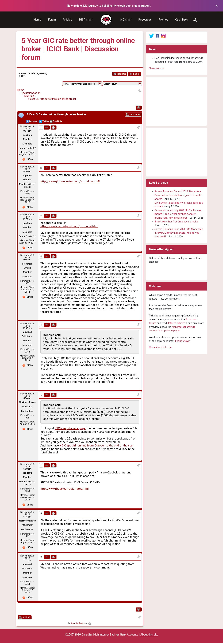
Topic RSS (134, 114)
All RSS (26, 617)
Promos (163, 19)
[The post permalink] (47, 127)
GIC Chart (125, 19)
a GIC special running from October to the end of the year (96, 445)
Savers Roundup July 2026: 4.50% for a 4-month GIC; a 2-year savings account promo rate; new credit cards (178, 214)
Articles (67, 19)
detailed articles (176, 323)
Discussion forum (30, 93)
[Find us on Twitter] (151, 35)
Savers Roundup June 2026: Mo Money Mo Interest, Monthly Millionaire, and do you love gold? (179, 233)
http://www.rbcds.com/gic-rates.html (64, 488)
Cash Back (181, 19)
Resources (145, 19)
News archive (156, 68)
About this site (149, 634)
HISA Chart (85, 19)
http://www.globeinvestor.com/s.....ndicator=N (70, 181)
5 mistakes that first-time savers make (176, 221)
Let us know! (182, 341)
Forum (52, 19)
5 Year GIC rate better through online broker (52, 98)
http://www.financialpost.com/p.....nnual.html (69, 226)
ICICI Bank (29, 96)
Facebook (34, 121)
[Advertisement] (176, 101)
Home (37, 19)
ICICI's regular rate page (70, 428)
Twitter (45, 121)
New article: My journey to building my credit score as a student (109, 5)
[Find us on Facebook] (157, 35)
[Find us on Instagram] (163, 35)
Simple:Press (77, 623)
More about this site (160, 347)
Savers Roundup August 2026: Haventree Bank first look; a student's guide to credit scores (178, 195)
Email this (57, 121)
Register (121, 74)
